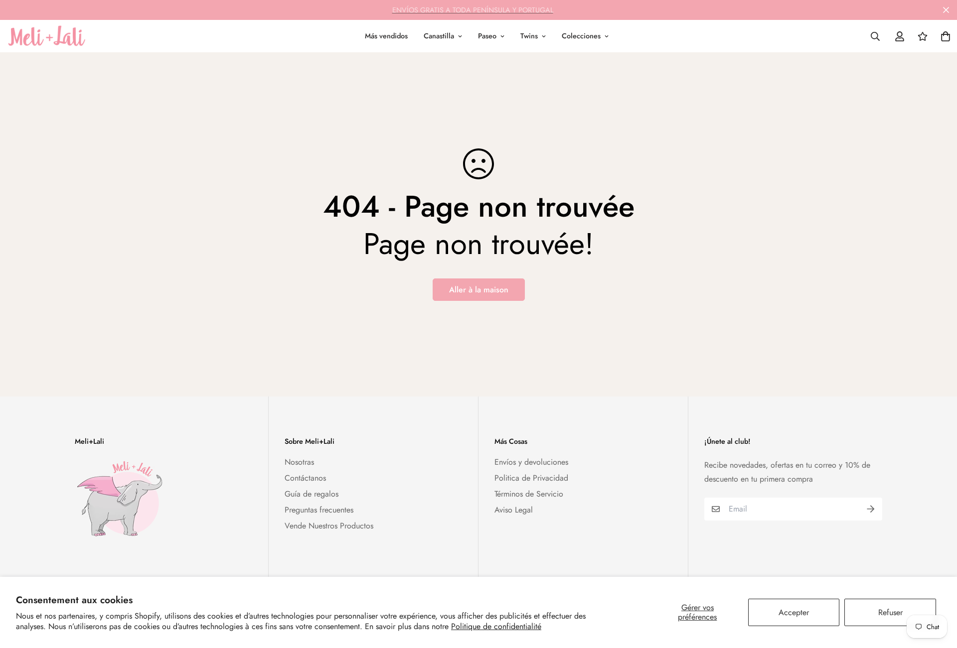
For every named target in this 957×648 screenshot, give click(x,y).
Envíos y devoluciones (531, 462)
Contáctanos (305, 478)
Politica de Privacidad (531, 478)
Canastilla (439, 36)
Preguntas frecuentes (319, 510)
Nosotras (299, 462)
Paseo (487, 36)
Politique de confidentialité (496, 626)
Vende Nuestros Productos (329, 525)
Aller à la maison (478, 289)
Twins (529, 36)
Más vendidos (386, 36)
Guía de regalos (311, 494)
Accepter (794, 612)
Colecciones (581, 36)
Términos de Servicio (528, 494)
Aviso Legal (513, 510)
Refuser (890, 612)
